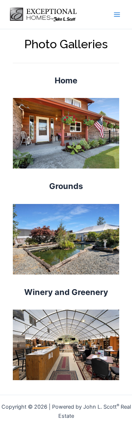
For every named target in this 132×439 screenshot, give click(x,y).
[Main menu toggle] (117, 14)
